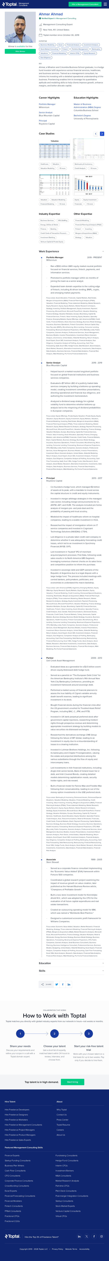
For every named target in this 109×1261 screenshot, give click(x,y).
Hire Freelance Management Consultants (23, 1124)
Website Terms (71, 1249)
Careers (60, 1129)
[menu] (105, 4)
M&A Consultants (63, 1175)
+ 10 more (93, 168)
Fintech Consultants (14, 1205)
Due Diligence (46, 57)
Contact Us (62, 1114)
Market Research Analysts (67, 1180)
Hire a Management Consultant (85, 4)
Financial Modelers (13, 1200)
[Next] (102, 134)
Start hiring (72, 1081)
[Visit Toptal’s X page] (86, 1236)
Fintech (65, 49)
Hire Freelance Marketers (16, 1119)
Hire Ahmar (20, 51)
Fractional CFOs (12, 1216)
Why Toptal (62, 1109)
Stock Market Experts (65, 1205)
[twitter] (57, 984)
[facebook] (63, 984)
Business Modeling (47, 45)
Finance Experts (12, 1155)
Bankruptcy (96, 49)
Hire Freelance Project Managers (20, 1129)
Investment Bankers (65, 1170)
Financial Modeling (59, 53)
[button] (71, 251)
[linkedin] (69, 984)
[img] (57, 18)
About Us (61, 1134)
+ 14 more (61, 204)
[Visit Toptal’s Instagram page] (101, 1236)
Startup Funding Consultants (17, 1160)
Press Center (62, 1119)
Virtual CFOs (61, 1216)
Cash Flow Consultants (15, 1170)
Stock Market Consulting (49, 49)
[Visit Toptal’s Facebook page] (94, 1236)
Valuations (44, 53)
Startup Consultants (64, 1200)
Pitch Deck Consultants (66, 1190)
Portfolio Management (80, 49)
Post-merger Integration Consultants (72, 1195)
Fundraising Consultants (66, 1155)
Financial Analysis (73, 45)
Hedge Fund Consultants (67, 1160)
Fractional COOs (12, 1221)
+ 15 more (62, 168)
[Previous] (96, 134)
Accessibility (84, 1249)
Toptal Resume (63, 1124)
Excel (60, 45)
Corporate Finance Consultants (19, 1180)
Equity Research (89, 53)
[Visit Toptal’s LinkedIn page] (79, 1236)
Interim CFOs (74, 53)
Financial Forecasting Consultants (20, 1195)
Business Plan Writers (14, 1165)
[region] (71, 172)
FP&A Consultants (13, 1211)
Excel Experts (11, 1190)
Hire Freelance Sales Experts (18, 1139)
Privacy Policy (57, 1249)
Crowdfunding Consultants (17, 1185)
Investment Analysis (91, 45)
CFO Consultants (12, 1175)
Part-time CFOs (62, 1185)
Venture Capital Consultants (68, 1211)
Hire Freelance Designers (16, 1114)
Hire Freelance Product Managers (20, 1134)
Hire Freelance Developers (17, 1109)
